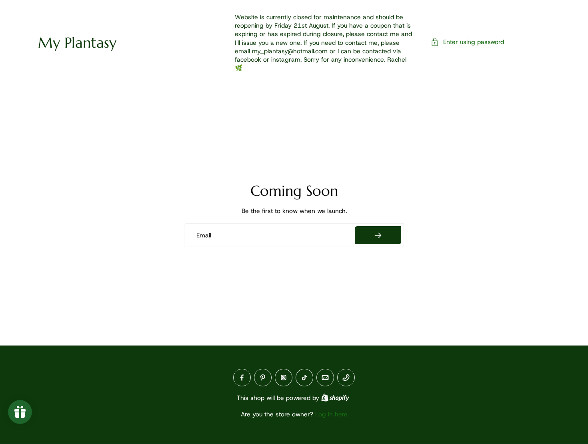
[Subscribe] (378, 235)
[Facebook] (242, 377)
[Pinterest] (263, 377)
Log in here (331, 414)
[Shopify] (335, 398)
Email (203, 235)
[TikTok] (304, 377)
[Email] (325, 377)
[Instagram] (283, 377)
